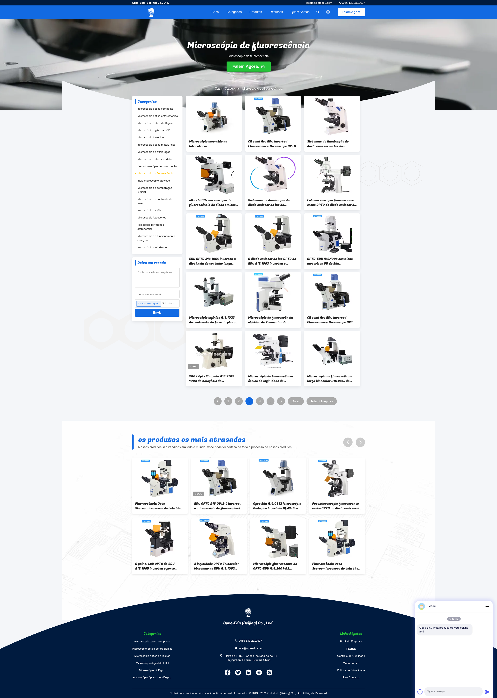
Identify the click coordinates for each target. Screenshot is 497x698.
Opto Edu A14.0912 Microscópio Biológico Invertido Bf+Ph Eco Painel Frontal (277, 506)
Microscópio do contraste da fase (154, 201)
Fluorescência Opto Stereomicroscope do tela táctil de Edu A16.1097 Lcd (160, 506)
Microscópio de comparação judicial (154, 189)
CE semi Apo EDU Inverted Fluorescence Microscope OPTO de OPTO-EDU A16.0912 (331, 320)
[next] (360, 442)
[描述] (328, 12)
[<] (218, 401)
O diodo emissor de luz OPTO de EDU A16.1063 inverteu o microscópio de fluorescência (272, 261)
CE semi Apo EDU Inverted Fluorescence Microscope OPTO (272, 144)
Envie (157, 312)
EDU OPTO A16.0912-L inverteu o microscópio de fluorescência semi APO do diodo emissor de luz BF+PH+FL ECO (218, 506)
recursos (276, 12)
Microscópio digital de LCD (153, 130)
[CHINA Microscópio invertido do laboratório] (214, 116)
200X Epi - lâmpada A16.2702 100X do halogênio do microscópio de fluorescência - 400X (212, 378)
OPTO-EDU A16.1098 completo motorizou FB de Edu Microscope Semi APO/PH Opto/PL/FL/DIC (330, 261)
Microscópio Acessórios (151, 217)
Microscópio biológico (150, 137)
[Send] (487, 692)
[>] (281, 401)
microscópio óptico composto (155, 108)
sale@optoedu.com (320, 2)
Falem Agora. (351, 12)
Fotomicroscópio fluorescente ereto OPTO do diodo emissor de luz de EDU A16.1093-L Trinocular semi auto (331, 202)
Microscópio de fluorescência (155, 173)
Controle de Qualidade (351, 655)
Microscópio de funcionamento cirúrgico (156, 238)
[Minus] (487, 606)
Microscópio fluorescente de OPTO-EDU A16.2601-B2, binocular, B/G (275, 566)
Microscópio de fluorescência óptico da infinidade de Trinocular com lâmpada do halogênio (270, 378)
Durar (296, 401)
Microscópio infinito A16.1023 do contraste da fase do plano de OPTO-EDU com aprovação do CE (213, 320)
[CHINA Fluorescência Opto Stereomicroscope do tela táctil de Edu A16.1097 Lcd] (160, 478)
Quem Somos (300, 12)
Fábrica (351, 648)
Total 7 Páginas (321, 401)
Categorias (234, 12)
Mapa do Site (351, 663)
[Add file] (420, 692)
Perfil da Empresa (351, 641)
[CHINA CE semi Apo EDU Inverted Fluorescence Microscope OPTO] (273, 116)
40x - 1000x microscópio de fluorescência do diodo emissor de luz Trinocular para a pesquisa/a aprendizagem (213, 202)
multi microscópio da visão (153, 180)
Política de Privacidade (351, 670)
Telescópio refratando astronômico (150, 226)
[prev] (348, 442)
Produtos (255, 12)
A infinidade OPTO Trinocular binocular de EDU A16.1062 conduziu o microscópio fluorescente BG (216, 566)
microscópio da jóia (149, 210)
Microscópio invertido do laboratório (208, 144)
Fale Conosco (351, 677)
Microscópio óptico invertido (154, 159)
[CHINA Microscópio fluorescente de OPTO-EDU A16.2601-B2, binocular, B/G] (278, 538)
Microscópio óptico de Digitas (155, 123)
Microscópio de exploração (153, 151)
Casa (215, 12)
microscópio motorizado (152, 247)
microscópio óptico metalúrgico (156, 144)
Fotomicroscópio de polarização (157, 166)
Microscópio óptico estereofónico (157, 115)
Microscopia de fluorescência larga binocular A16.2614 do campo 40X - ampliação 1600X (330, 378)
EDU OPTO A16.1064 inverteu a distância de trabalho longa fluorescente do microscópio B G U (214, 261)
